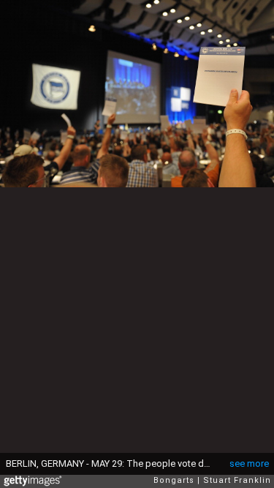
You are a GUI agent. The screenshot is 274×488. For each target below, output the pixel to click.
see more (249, 463)
